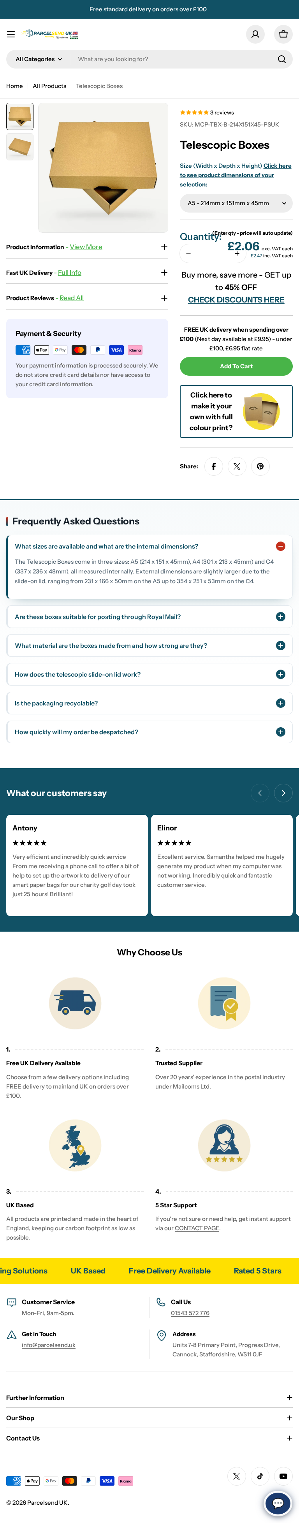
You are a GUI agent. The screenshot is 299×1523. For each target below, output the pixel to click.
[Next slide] (283, 793)
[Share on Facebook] (213, 466)
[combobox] (149, 59)
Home (14, 86)
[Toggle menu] (11, 34)
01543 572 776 (190, 1313)
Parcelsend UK (47, 1502)
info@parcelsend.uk (49, 1345)
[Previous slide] (260, 793)
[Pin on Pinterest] (260, 466)
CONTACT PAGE (197, 1228)
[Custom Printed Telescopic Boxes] (261, 396)
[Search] (282, 59)
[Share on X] (237, 466)
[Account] (255, 34)
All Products (49, 86)
